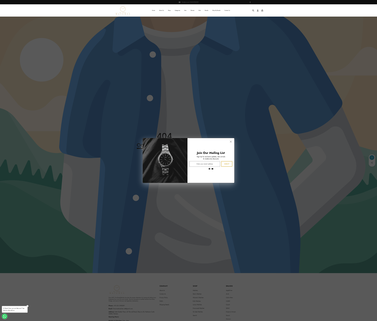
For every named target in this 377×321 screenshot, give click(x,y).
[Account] (258, 10)
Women (192, 10)
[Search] (253, 10)
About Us (161, 10)
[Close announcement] (250, 2)
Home (153, 10)
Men (185, 10)
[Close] (230, 141)
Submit (226, 164)
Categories (177, 10)
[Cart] (262, 10)
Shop (169, 10)
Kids (200, 10)
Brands (206, 10)
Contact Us (227, 10)
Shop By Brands (216, 10)
